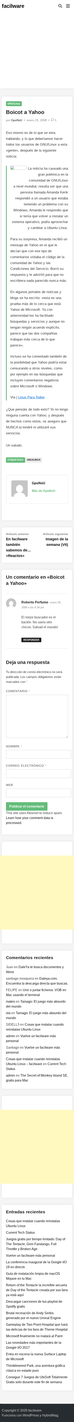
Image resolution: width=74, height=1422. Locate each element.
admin (10, 1036)
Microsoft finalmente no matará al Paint (34, 1336)
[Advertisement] (37, 51)
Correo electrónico (26, 765)
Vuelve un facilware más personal (30, 1255)
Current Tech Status (20, 1232)
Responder (31, 640)
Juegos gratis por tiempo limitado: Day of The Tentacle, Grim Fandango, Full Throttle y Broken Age (35, 1244)
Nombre (14, 746)
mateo (10, 1001)
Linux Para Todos (31, 397)
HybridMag (50, 1415)
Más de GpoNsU (43, 490)
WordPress (31, 1415)
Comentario (18, 691)
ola (8, 1013)
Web (9, 785)
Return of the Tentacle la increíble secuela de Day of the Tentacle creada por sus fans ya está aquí (37, 1290)
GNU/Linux (14, 103)
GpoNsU (16, 120)
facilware (13, 6)
